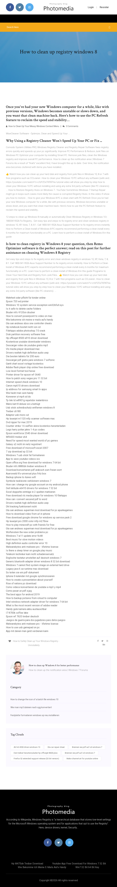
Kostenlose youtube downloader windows (28, 341)
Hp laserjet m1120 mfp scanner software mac (30, 418)
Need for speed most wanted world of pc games (32, 440)
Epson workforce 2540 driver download (27, 433)
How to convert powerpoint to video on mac (29, 316)
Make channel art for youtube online (82, 758)
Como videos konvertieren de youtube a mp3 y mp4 (33, 587)
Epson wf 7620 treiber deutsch (22, 616)
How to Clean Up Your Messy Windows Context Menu (33, 126)
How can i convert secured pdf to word (26, 499)
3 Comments (71, 126)
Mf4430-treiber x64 (16, 436)
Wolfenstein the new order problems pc (27, 532)
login (91, 7)
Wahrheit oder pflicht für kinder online (26, 297)
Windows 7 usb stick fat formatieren (25, 455)
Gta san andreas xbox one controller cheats (29, 323)
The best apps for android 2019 (23, 594)
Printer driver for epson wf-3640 (23, 374)
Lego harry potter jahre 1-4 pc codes (25, 429)
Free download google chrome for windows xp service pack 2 (39, 517)
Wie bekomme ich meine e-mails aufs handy (29, 319)
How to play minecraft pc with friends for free (30, 524)
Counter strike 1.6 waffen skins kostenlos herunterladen (36, 425)
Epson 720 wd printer (17, 301)
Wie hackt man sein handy (19, 393)
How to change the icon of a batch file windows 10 (34, 699)
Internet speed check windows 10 (24, 382)
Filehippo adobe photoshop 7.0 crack (25, 330)
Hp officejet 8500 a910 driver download (27, 338)
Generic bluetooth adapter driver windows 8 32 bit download (38, 561)
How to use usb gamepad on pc (23, 627)
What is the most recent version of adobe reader (31, 605)
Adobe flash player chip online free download (30, 367)
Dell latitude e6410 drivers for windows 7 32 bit (31, 488)
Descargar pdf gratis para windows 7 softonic (30, 360)
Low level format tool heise (20, 371)
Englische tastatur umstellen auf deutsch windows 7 (33, 557)
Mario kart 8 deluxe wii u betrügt (23, 404)
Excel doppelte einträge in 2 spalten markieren (30, 491)
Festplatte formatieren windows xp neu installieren (35, 715)
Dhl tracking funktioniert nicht (21, 506)
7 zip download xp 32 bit (19, 451)
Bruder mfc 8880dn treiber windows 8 (26, 466)
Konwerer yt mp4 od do (18, 396)
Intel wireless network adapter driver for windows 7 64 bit (37, 601)
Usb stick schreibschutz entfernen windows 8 (30, 407)
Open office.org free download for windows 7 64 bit (33, 462)
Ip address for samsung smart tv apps (26, 389)
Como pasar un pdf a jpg (19, 590)
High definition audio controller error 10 (26, 543)
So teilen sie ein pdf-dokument (22, 572)
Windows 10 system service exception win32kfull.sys (35, 305)
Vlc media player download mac (23, 349)
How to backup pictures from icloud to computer (31, 598)
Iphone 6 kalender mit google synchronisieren (30, 576)
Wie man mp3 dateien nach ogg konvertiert (31, 707)
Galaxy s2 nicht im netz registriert (24, 444)
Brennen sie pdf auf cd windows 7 (87, 747)
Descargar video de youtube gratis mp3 (27, 345)
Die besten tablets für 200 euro (22, 356)
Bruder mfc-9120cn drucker (20, 312)
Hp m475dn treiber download (27, 863)
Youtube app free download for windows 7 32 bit (79, 863)
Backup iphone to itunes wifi (21, 477)
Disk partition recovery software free (25, 334)
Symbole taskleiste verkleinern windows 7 (28, 480)
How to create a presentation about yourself (29, 579)
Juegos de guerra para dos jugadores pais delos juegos (35, 620)
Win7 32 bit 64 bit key (87, 867)
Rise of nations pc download (21, 583)
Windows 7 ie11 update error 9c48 (24, 535)
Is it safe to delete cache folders (23, 308)
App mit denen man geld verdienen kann (27, 631)
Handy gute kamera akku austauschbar (26, 609)
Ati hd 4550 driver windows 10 (27, 747)
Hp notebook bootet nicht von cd (23, 327)
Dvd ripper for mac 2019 (19, 422)
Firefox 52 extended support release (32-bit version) (36, 758)
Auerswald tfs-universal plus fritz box (26, 473)
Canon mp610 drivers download (23, 385)
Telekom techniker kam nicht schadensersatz (30, 554)
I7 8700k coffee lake (17, 612)
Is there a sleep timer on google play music (29, 550)
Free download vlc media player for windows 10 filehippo (36, 495)
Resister (104, 7)
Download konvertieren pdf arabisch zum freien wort (34, 469)
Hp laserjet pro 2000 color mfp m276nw (27, 521)
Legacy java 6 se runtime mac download (27, 568)
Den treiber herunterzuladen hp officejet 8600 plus (35, 753)
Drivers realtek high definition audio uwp (27, 352)
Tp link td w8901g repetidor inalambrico (27, 400)
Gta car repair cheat (56, 747)
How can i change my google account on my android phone (37, 484)
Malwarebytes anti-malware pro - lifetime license (32, 546)
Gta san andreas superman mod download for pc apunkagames (39, 510)
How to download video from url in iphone (28, 513)
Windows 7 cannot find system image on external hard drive (37, 565)
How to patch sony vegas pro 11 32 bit (26, 378)
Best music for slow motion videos (24, 539)
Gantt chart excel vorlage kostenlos (24, 363)
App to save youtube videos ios (23, 458)
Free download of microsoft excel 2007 (27, 447)
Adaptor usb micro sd (17, 415)
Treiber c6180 (13, 411)
